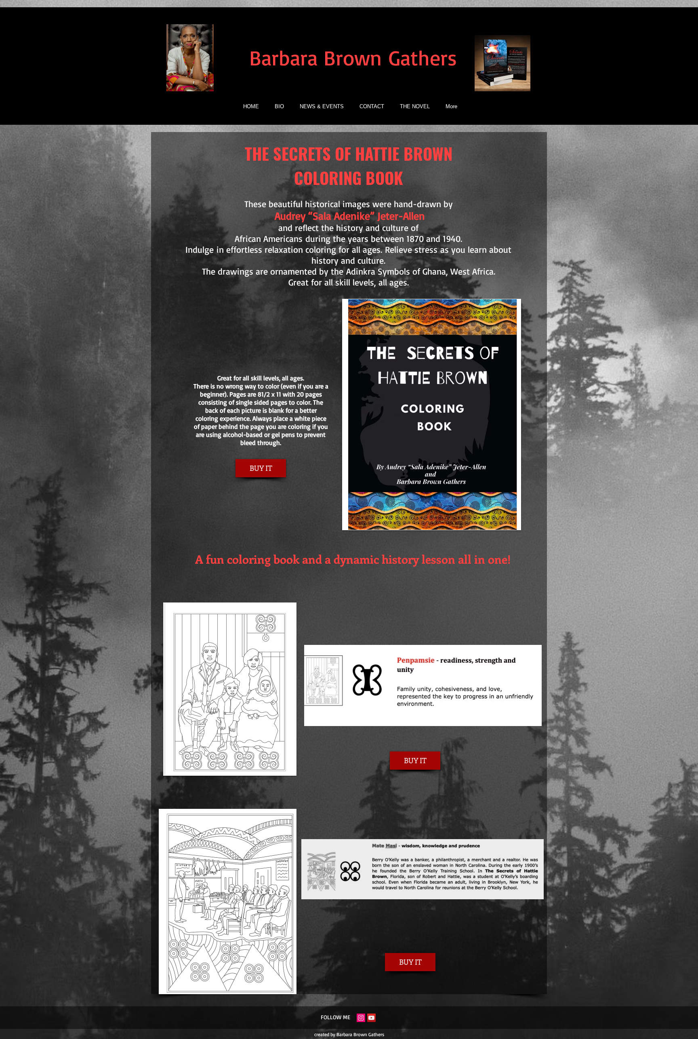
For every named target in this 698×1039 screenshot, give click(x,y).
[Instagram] (361, 1018)
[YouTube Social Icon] (371, 1018)
